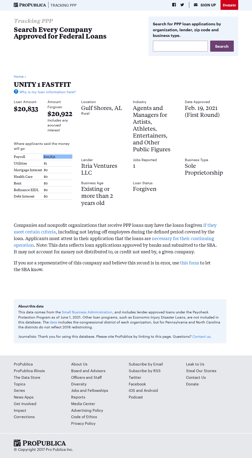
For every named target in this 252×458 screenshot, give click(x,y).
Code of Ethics (84, 416)
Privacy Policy (83, 423)
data (53, 322)
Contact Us (196, 377)
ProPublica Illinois (29, 370)
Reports (78, 396)
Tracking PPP (63, 5)
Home (19, 76)
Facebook (137, 383)
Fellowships (98, 390)
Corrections (24, 416)
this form (189, 262)
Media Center (83, 403)
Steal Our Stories (201, 370)
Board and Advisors (88, 370)
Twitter (135, 377)
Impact (20, 410)
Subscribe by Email (146, 363)
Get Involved (25, 403)
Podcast (136, 396)
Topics (19, 383)
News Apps (23, 396)
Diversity (79, 383)
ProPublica (23, 363)
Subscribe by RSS (145, 370)
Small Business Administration (87, 311)
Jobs (75, 390)
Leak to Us (195, 363)
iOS (132, 390)
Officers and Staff (86, 377)
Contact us (201, 336)
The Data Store (27, 377)
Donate (229, 5)
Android (151, 390)
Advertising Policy (87, 410)
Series (19, 390)
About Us (79, 363)
